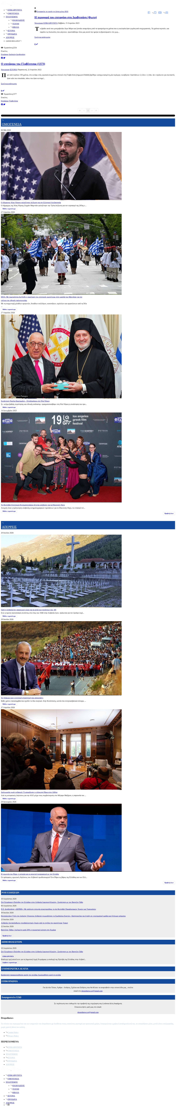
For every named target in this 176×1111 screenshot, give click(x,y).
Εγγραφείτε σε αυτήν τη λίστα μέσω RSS (52, 12)
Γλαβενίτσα (13, 101)
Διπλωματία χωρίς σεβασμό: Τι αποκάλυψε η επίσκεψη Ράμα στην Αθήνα (29, 792)
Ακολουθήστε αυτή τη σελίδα (49, 975)
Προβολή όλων (169, 513)
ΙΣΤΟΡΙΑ (11, 31)
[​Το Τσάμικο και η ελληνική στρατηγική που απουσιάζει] (61, 694)
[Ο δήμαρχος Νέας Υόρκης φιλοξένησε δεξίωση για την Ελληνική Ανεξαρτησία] (61, 199)
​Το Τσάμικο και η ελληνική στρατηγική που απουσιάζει (22, 698)
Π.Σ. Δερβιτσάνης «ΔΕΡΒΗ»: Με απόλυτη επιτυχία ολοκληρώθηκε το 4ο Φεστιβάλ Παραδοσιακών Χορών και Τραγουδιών (48, 909)
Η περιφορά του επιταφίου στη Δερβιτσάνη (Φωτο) (65, 17)
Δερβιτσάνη (20, 54)
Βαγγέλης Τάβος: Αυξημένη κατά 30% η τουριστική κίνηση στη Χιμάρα (28, 930)
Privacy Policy (13, 1036)
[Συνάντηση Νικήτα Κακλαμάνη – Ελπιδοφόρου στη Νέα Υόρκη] (61, 398)
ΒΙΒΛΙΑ (15, 27)
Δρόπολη (12, 54)
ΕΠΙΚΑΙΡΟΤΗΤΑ (15, 10)
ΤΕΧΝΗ (15, 24)
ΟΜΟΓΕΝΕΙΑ (13, 13)
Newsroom (38, 23)
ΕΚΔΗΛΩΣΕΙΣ (18, 20)
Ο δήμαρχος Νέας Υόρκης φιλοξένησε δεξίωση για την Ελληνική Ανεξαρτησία (31, 203)
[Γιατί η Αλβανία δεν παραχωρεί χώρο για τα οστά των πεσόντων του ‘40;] (61, 606)
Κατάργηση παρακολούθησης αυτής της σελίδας (19, 975)
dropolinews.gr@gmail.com (91, 991)
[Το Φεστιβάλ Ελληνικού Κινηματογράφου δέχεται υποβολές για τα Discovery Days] (61, 501)
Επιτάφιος (5, 54)
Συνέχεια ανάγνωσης (42, 37)
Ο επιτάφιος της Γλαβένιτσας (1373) (23, 63)
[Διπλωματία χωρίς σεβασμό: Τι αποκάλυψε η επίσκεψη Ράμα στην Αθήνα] (61, 789)
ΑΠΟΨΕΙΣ (10, 37)
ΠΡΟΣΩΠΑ (12, 34)
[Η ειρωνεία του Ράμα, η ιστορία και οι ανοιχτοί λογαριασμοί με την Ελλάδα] (61, 871)
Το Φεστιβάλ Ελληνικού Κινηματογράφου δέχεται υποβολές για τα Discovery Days (33, 505)
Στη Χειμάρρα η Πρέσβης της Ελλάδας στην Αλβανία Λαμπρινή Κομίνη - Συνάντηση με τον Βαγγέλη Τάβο (42, 902)
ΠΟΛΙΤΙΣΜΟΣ (12, 17)
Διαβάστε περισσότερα (10, 962)
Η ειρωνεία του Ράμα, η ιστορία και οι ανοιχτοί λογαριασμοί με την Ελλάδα (30, 874)
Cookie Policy (13, 1032)
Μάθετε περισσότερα (9, 209)
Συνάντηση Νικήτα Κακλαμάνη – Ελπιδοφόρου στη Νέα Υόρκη (25, 401)
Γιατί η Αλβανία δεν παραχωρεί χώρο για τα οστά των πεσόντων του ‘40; (28, 610)
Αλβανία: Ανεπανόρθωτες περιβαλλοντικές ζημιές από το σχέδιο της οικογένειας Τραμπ (34, 923)
